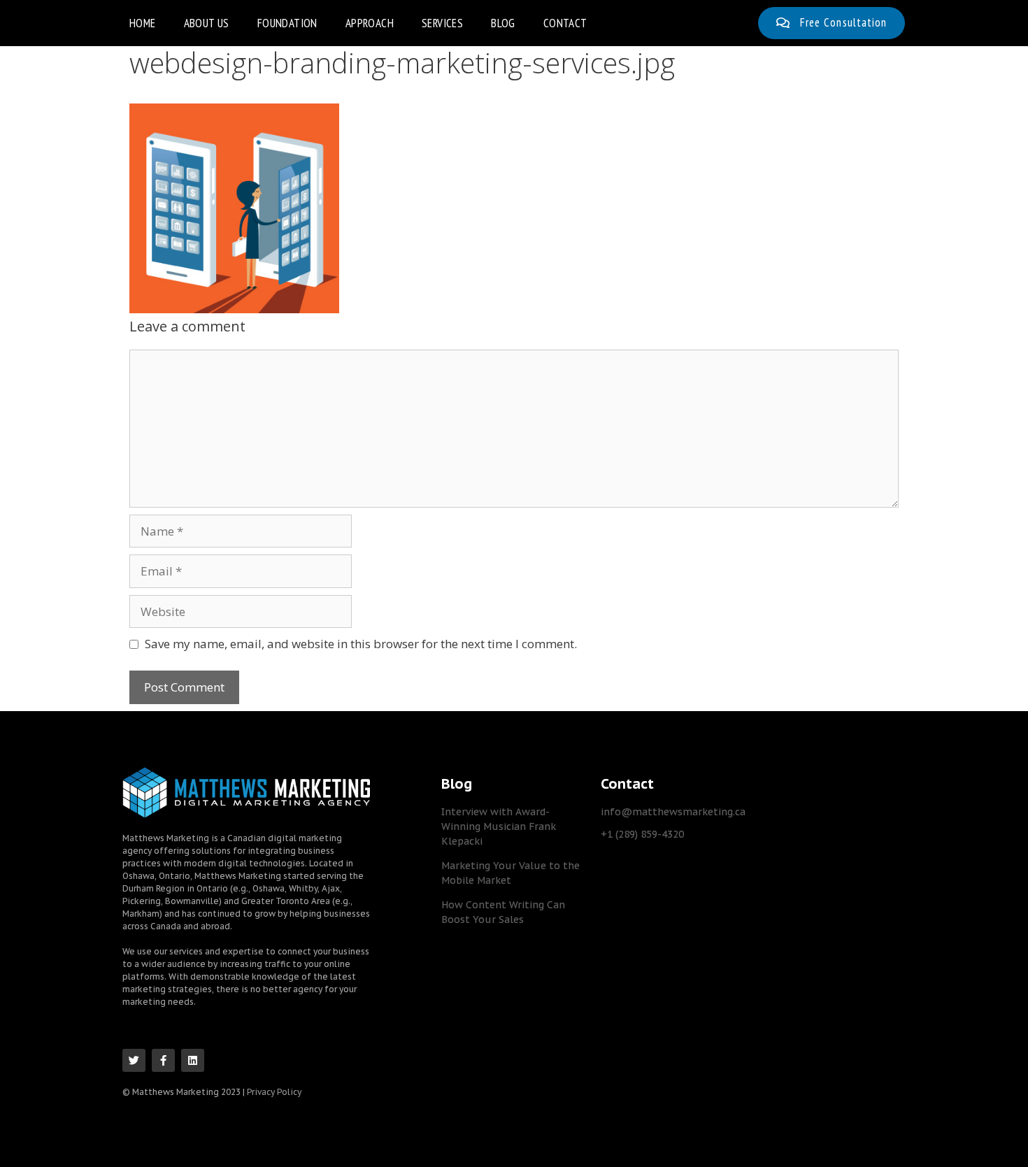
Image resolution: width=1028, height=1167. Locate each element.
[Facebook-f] (163, 1060)
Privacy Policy (274, 1092)
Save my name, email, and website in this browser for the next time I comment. (361, 644)
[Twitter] (133, 1060)
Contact (565, 23)
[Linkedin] (192, 1060)
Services (442, 23)
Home (142, 23)
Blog (503, 23)
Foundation (287, 23)
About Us (206, 23)
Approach (369, 23)
